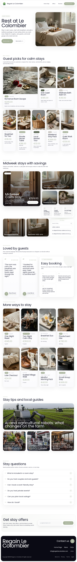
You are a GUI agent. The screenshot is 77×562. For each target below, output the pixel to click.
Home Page (58, 547)
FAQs (72, 547)
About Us (57, 557)
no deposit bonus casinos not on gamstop (62, 230)
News (66, 547)
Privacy (63, 557)
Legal (72, 557)
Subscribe (67, 523)
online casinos (56, 227)
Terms (68, 557)
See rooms (19, 41)
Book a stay (6, 41)
